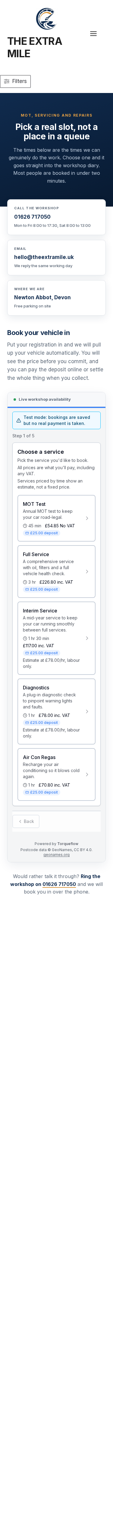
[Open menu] (96, 33)
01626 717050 (32, 217)
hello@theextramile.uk (44, 257)
